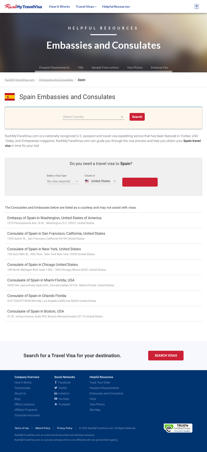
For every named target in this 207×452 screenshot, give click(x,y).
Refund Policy (43, 428)
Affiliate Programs (26, 409)
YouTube (63, 398)
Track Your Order (100, 382)
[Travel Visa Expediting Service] (23, 6)
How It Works (59, 6)
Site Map (95, 409)
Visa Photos (135, 67)
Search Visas (166, 355)
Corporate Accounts (27, 415)
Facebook (64, 382)
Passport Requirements (54, 67)
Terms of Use (22, 428)
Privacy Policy (65, 428)
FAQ (80, 67)
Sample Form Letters (105, 67)
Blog (17, 398)
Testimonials (22, 388)
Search (137, 117)
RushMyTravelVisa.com (20, 79)
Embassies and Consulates (56, 79)
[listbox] (93, 117)
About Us (20, 393)
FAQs (93, 398)
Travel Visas (85, 6)
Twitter (62, 388)
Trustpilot (64, 404)
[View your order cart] (196, 6)
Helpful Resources (116, 6)
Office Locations (25, 404)
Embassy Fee (159, 67)
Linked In (63, 393)
